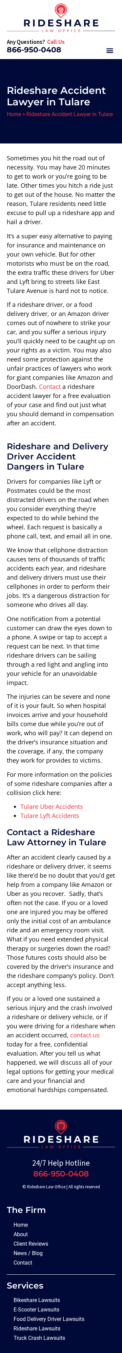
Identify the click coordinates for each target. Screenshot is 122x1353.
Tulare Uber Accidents (51, 806)
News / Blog (28, 1253)
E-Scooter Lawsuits (36, 1309)
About (21, 1234)
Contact (50, 386)
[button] (109, 50)
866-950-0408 (34, 49)
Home (14, 114)
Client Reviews (31, 1244)
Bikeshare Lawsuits (37, 1300)
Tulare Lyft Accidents (49, 816)
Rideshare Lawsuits (37, 1328)
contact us (85, 1035)
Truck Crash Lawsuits (39, 1338)
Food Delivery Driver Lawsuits (49, 1319)
